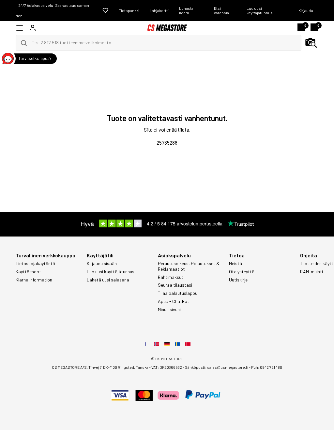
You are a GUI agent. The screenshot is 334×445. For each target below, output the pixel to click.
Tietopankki (129, 10)
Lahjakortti (159, 10)
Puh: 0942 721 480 (266, 367)
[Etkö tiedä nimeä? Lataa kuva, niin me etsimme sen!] (311, 43)
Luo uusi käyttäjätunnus (260, 10)
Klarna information (34, 279)
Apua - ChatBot (173, 301)
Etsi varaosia (221, 10)
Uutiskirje (238, 279)
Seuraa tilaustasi (175, 285)
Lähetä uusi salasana (108, 279)
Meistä (235, 263)
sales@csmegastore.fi (227, 367)
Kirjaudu (305, 10)
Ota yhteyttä (241, 271)
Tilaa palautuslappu (177, 293)
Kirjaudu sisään (102, 263)
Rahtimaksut (170, 277)
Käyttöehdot (28, 271)
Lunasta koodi (186, 10)
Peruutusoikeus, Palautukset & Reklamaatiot (189, 266)
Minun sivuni (169, 309)
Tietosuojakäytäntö (35, 263)
